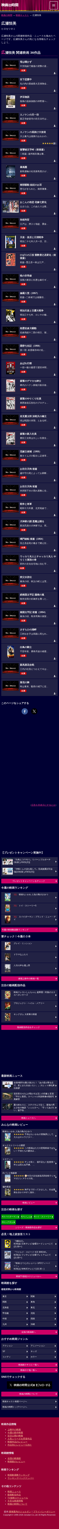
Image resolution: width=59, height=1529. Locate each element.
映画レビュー (28, 1203)
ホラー (34, 1357)
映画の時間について (28, 1394)
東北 (33, 1307)
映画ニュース (14, 1491)
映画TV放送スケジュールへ (28, 1276)
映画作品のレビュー (17, 1442)
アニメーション (38, 1346)
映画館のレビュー (16, 1461)
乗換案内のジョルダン (20, 1511)
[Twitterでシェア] (34, 711)
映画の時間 (6, 15)
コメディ (7, 1357)
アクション (8, 1346)
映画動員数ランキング (19, 1475)
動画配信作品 (14, 1494)
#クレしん (25, 1216)
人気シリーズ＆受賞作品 (20, 1438)
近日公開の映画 (15, 1435)
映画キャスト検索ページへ (15, 1401)
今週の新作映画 (15, 1432)
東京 (5, 1296)
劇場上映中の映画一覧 (28, 978)
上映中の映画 (14, 1429)
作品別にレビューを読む (20, 1445)
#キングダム (7, 1222)
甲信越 (6, 1313)
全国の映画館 (14, 1458)
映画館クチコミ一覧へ (28, 1365)
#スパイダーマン (9, 1216)
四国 (33, 1319)
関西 (5, 1302)
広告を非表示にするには (43, 805)
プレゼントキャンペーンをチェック (28, 881)
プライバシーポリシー (44, 1511)
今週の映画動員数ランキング (15, 930)
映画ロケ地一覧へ (28, 1370)
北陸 (33, 1313)
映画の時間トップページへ (15, 1407)
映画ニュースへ (28, 1118)
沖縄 (33, 1324)
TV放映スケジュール (18, 1498)
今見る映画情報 (15, 1501)
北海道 (6, 1307)
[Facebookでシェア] (25, 711)
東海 (33, 1302)
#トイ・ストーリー (42, 1216)
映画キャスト (22, 15)
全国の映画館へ (28, 1332)
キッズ (34, 1351)
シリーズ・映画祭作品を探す (28, 1227)
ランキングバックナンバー (21, 1478)
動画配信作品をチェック (28, 1027)
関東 (33, 1296)
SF (4, 1351)
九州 (5, 1324)
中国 (5, 1319)
